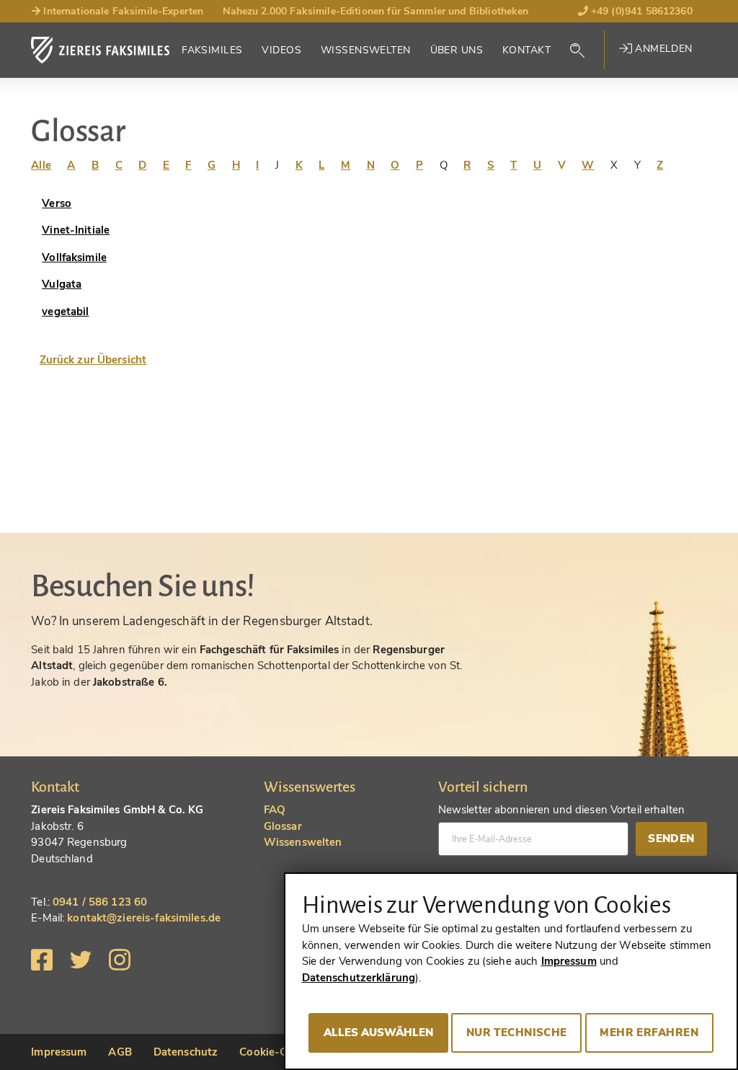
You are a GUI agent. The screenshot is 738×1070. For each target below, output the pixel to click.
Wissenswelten (366, 50)
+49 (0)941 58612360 (640, 11)
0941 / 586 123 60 (100, 902)
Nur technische (516, 1032)
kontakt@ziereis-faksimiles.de (144, 918)
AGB (119, 1052)
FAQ (274, 809)
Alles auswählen (378, 1032)
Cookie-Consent (280, 1052)
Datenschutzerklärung (359, 977)
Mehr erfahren (649, 1032)
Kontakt (526, 50)
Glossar (283, 826)
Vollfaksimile (74, 257)
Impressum (58, 1052)
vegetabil (65, 311)
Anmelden (662, 49)
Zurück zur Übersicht (93, 360)
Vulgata (61, 284)
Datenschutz (186, 1052)
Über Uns (456, 50)
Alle (41, 165)
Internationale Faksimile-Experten (121, 11)
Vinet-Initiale (76, 230)
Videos (281, 50)
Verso (56, 203)
